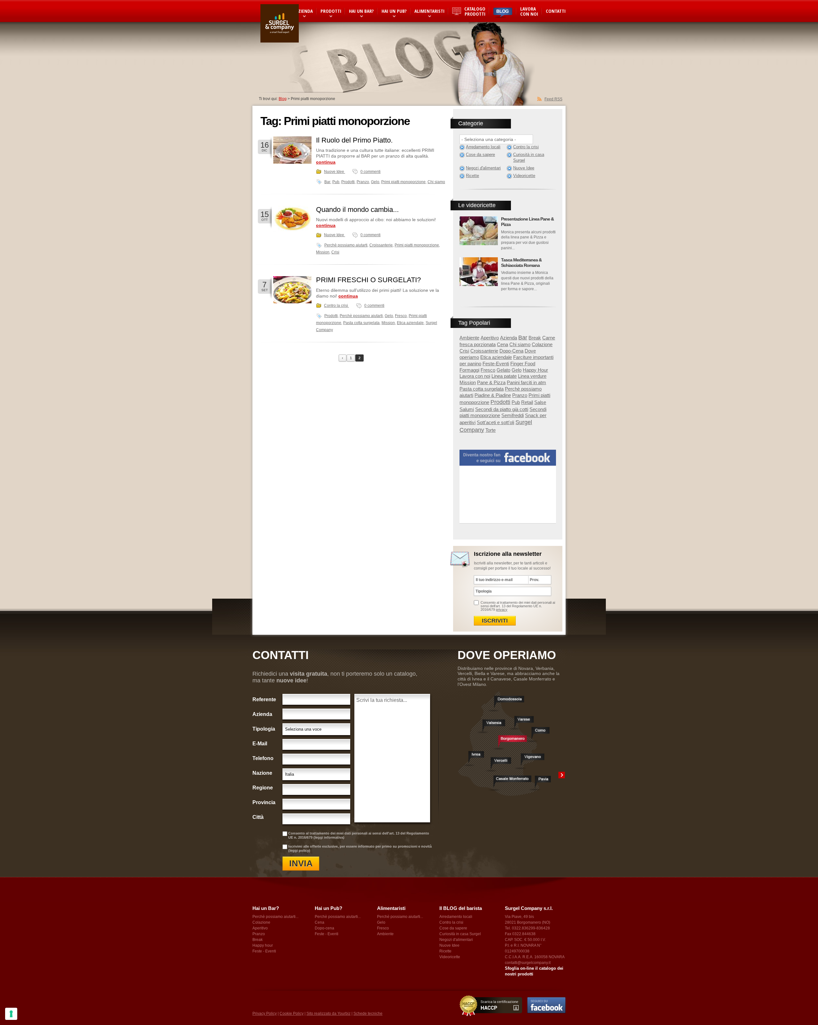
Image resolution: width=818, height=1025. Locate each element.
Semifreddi (512, 415)
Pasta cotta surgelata (361, 323)
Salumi (466, 409)
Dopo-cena (324, 928)
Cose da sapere (480, 154)
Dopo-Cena (511, 350)
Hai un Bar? (361, 11)
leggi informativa (329, 837)
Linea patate (504, 376)
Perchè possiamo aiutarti (345, 245)
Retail (527, 402)
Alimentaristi (429, 11)
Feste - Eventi (264, 951)
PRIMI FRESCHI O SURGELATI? (368, 280)
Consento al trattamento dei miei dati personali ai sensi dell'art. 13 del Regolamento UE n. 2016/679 (518, 606)
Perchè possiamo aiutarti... (275, 916)
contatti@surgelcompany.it (528, 962)
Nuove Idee (334, 171)
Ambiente (469, 337)
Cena (502, 344)
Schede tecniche (367, 1013)
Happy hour (262, 945)
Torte (490, 430)
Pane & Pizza (491, 382)
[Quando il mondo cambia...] (292, 219)
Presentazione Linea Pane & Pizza (527, 221)
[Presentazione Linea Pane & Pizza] (478, 230)
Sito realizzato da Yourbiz (328, 1013)
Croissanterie (381, 245)
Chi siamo (436, 182)
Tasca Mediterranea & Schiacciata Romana (521, 262)
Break (535, 337)
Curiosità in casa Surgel (528, 157)
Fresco (401, 316)
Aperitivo (490, 337)
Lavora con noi (529, 11)
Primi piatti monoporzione (403, 182)
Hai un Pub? (394, 11)
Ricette (472, 175)
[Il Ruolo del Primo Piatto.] (292, 150)
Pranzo (363, 182)
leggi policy (299, 850)
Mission (322, 252)
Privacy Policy (264, 1013)
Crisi (335, 252)
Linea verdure (532, 376)
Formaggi (469, 370)
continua (326, 162)
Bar (327, 182)
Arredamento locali (483, 146)
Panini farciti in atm (526, 382)
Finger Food (522, 363)
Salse (540, 402)
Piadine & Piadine (493, 395)
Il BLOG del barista (460, 908)
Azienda (508, 337)
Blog (283, 99)
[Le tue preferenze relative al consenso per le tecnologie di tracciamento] (11, 1014)
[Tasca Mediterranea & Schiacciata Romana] (478, 271)
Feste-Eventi (495, 363)
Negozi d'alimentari (483, 168)
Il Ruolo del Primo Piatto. (354, 140)
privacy (501, 609)
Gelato (503, 370)
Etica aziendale (410, 323)
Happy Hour (535, 370)
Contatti (556, 11)
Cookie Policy (292, 1013)
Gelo (375, 182)
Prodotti (330, 11)
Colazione (542, 344)
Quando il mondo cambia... (357, 210)
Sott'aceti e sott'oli (495, 422)
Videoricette (524, 175)
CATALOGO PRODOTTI (474, 11)
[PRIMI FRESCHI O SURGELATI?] (292, 289)
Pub (335, 182)
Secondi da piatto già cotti (501, 409)
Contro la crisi (336, 305)
